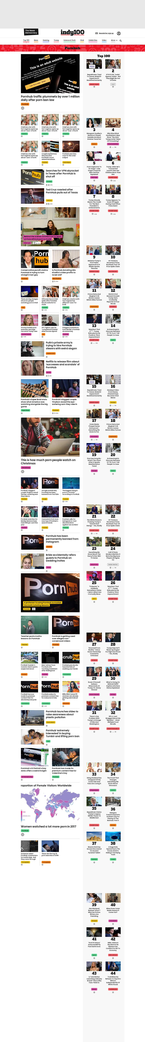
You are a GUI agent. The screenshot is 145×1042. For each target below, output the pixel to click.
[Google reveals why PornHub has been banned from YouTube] (50, 483)
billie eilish (66, 703)
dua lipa (94, 471)
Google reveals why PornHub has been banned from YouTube (50, 492)
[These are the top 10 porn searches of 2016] (50, 846)
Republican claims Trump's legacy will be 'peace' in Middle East (94, 815)
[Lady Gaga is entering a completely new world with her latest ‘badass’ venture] (94, 156)
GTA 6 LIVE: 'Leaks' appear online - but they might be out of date (113, 77)
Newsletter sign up (106, 33)
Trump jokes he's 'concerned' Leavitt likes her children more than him (113, 170)
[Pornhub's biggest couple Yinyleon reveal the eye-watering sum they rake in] (66, 388)
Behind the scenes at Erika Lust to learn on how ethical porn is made (42, 237)
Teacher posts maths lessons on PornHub (31, 637)
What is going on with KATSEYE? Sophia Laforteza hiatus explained (113, 685)
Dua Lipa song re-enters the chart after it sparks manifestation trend (94, 462)
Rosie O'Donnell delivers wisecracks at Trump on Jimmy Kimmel (94, 686)
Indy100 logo (72, 33)
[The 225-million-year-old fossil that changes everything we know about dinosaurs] (113, 767)
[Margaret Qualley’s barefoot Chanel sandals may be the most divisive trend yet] (94, 123)
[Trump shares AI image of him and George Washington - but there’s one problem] (94, 705)
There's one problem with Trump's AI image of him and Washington (94, 720)
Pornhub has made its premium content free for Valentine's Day (64, 770)
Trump (56, 40)
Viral (82, 40)
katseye (113, 694)
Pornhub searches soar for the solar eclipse (69, 156)
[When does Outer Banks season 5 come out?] (113, 898)
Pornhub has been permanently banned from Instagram (62, 538)
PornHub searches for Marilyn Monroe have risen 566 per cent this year (29, 522)
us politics (113, 306)
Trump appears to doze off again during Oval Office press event (113, 203)
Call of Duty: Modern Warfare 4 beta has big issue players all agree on (113, 556)
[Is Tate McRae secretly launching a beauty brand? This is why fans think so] (94, 966)
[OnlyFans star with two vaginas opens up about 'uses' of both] (29, 119)
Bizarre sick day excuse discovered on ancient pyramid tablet (94, 850)
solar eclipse (66, 162)
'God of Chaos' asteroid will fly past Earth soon (94, 944)
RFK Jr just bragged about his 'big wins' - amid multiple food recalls (113, 720)
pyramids (94, 859)
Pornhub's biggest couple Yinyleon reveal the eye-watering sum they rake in (64, 401)
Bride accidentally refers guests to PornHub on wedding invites (61, 557)
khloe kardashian (113, 144)
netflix (49, 372)
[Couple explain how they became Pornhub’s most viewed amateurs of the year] (50, 146)
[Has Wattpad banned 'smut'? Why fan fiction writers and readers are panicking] (94, 898)
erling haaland (94, 790)
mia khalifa (57, 279)
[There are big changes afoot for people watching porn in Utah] (29, 291)
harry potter (94, 564)
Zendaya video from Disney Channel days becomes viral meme (113, 394)
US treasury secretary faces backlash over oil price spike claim (113, 263)
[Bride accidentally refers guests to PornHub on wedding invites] (32, 561)
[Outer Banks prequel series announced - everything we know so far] (94, 413)
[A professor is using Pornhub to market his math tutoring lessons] (50, 592)
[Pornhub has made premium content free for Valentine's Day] (66, 757)
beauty (94, 989)
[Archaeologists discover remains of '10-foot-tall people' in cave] (113, 318)
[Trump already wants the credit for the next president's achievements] (94, 189)
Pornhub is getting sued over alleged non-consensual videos (63, 638)
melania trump (94, 271)
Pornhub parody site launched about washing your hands (70, 667)
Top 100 (26, 40)
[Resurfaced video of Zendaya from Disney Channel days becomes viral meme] (113, 379)
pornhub (25, 104)
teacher (24, 645)
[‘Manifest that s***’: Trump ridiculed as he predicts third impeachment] (94, 318)
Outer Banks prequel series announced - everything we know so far (94, 428)
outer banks (94, 436)
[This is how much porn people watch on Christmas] (50, 437)
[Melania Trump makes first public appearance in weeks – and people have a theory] (94, 250)
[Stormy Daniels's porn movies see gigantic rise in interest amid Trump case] (29, 320)
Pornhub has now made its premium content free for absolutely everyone (29, 697)
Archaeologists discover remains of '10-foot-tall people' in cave (113, 332)
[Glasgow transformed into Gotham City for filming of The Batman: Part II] (113, 802)
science (113, 790)
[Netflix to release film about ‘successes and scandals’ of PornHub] (32, 368)
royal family (94, 306)
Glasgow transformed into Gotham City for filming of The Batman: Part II (113, 816)
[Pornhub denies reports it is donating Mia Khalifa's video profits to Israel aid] (66, 259)
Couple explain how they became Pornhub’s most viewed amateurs (49, 157)
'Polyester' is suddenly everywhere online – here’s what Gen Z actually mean (94, 590)
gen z (94, 599)
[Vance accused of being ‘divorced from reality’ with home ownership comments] (94, 637)
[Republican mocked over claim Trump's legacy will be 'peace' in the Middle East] (94, 801)
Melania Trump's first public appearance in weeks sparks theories (94, 264)
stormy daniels (26, 334)
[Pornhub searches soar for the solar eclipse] (71, 146)
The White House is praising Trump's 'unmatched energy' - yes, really (94, 523)
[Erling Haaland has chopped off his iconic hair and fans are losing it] (94, 767)
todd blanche (113, 989)
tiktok (48, 567)
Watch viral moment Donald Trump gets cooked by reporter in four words (113, 299)
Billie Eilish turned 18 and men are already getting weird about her (70, 697)
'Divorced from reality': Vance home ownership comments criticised (94, 652)
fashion (94, 144)
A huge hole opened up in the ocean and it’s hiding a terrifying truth (113, 851)
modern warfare (113, 564)
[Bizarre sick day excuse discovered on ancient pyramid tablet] (94, 836)
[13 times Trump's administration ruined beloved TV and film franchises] (94, 1028)
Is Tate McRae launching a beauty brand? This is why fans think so (94, 980)
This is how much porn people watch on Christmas (48, 461)
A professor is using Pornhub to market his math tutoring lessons (42, 603)
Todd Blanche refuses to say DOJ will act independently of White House (113, 980)
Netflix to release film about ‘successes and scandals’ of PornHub (63, 364)
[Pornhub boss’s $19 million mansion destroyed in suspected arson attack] (29, 657)
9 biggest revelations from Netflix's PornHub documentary (71, 329)
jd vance (94, 660)
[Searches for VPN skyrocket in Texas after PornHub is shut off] (32, 177)
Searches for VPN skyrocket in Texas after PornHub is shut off (62, 173)
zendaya (113, 402)
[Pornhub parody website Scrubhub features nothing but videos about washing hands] (71, 657)
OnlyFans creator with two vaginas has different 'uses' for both (70, 302)
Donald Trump (94, 340)
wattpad (94, 921)
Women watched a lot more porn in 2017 (48, 826)
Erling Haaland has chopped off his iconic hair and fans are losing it (94, 781)
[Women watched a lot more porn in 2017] (50, 803)
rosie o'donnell (94, 694)
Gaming (46, 40)
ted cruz (49, 200)
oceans (113, 859)
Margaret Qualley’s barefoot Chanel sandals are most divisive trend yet (94, 136)
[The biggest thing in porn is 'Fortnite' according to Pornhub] (71, 483)
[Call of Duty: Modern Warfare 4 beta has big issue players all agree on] (113, 541)
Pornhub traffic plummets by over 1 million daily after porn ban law (50, 98)
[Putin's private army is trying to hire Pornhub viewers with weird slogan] (32, 349)
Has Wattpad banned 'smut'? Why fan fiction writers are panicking (94, 912)
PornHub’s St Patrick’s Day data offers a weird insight (33, 769)
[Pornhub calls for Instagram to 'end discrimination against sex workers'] (71, 511)
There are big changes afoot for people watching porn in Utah (29, 301)
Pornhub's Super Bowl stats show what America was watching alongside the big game (34, 403)
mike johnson (113, 955)
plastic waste (51, 722)
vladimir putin (51, 353)
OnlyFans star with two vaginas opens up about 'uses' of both (29, 129)
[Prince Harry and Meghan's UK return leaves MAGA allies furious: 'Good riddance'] (94, 283)
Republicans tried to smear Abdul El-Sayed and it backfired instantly (94, 77)
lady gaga (94, 177)
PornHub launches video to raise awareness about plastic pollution (62, 714)
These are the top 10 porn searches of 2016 (50, 855)
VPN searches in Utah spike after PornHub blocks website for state (50, 302)
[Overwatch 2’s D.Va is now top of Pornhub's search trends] (50, 511)
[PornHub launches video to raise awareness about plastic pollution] (32, 718)
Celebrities (93, 40)
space (94, 955)
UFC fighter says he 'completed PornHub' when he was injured (50, 329)
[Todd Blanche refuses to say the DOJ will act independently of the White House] (113, 966)
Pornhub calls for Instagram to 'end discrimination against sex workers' (70, 522)
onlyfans (24, 134)
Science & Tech (69, 40)
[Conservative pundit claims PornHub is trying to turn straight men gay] (35, 259)
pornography (25, 862)
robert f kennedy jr (113, 728)
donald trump (113, 177)
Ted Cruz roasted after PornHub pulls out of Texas (62, 191)
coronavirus (66, 674)
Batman (113, 825)
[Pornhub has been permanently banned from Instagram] (32, 542)
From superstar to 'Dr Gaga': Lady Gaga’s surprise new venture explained (94, 170)
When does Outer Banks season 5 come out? (113, 910)
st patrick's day (27, 777)
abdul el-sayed (94, 84)
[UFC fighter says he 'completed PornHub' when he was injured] (50, 320)
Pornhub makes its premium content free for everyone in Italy (50, 696)
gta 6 (113, 84)
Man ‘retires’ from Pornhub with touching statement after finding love (49, 668)
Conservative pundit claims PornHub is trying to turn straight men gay (34, 272)
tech (48, 741)
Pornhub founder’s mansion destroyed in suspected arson (29, 667)
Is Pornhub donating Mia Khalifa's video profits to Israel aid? (64, 272)
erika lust (27, 243)
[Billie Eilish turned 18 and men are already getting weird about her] (71, 686)
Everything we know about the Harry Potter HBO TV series (94, 555)
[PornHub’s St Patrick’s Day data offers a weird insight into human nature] (35, 757)
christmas (26, 468)
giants (113, 340)
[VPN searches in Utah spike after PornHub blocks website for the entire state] (50, 291)
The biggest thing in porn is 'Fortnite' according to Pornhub (70, 492)
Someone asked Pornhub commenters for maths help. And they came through (29, 856)
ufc (43, 334)
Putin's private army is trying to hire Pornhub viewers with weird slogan (61, 345)
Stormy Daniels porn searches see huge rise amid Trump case (29, 329)
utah (23, 307)
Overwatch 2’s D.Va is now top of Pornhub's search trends (50, 521)
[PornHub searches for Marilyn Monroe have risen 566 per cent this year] (29, 511)
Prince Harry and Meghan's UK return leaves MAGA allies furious (94, 297)
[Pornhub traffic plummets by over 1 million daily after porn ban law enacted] (50, 73)
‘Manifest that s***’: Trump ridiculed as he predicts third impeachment (94, 333)
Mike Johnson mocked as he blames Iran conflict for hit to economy (113, 946)
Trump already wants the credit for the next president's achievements (94, 204)
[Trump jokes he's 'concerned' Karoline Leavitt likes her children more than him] (113, 156)
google (44, 499)
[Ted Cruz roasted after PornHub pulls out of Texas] (32, 196)
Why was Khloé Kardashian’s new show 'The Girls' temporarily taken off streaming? (113, 137)
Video (104, 40)
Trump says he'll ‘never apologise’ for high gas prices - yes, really (113, 651)
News (36, 40)
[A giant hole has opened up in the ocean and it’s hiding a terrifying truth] (113, 836)
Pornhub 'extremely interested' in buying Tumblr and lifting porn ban (62, 733)
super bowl (25, 410)
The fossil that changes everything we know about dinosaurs (113, 781)
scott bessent (113, 271)
